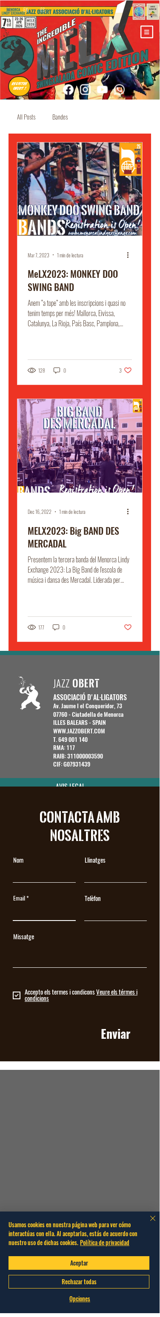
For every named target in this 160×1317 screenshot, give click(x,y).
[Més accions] (131, 255)
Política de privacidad (104, 1242)
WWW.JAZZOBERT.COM (79, 731)
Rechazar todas (79, 1281)
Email (19, 898)
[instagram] (85, 89)
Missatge (23, 937)
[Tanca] (147, 1223)
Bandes (60, 116)
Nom (18, 860)
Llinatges (95, 860)
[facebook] (68, 89)
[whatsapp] (119, 89)
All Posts (26, 116)
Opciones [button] (79, 1298)
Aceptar (79, 1262)
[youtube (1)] (102, 89)
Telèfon (93, 898)
